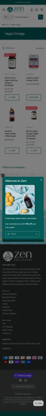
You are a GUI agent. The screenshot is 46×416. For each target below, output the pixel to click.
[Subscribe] (36, 234)
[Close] (41, 179)
